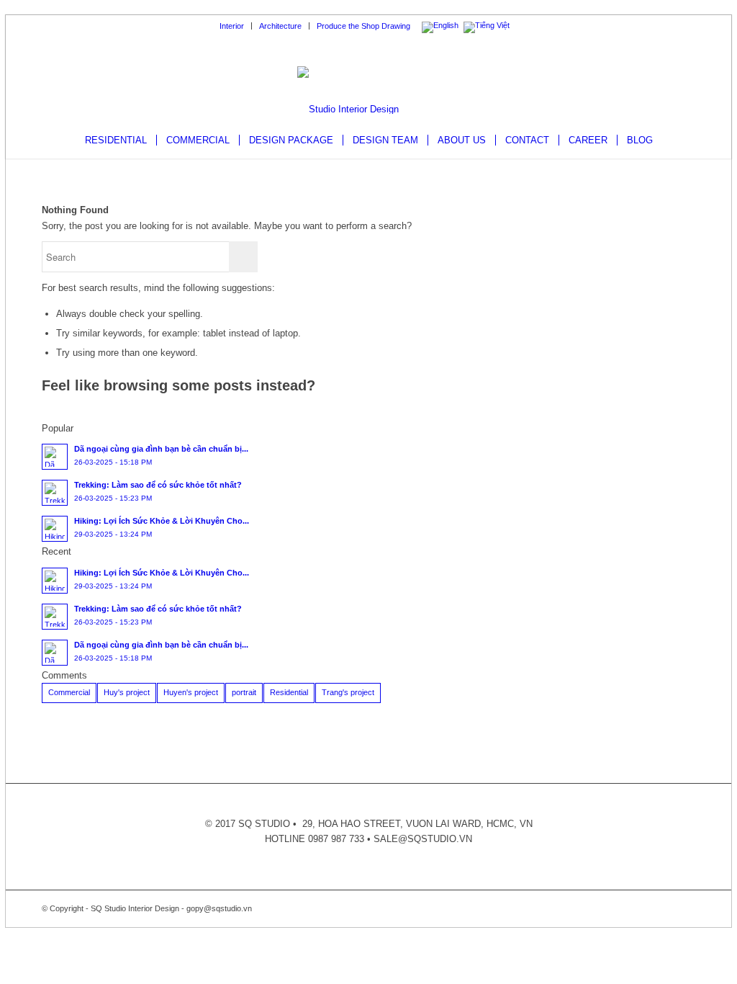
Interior (232, 26)
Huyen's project (190, 692)
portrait (244, 692)
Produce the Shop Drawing (363, 26)
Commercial (69, 692)
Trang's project (348, 692)
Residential (289, 692)
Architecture (280, 26)
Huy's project (127, 692)
